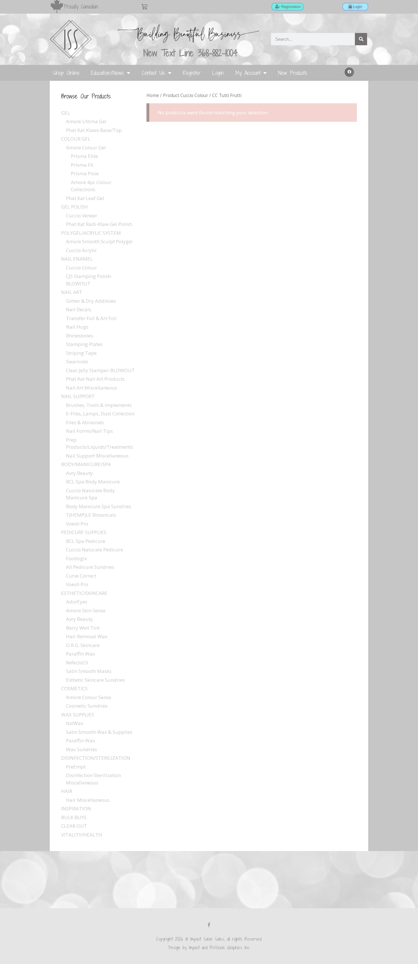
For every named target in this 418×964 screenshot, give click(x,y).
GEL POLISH (74, 206)
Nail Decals (78, 309)
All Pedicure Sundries (90, 567)
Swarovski (77, 361)
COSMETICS (74, 688)
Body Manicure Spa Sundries (98, 506)
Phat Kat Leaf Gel (85, 198)
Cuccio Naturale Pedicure (94, 549)
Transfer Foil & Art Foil (91, 318)
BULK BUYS (73, 817)
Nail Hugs (77, 327)
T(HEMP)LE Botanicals (91, 515)
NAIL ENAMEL (77, 259)
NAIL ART (71, 292)
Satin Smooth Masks (88, 671)
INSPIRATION (76, 808)
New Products (292, 73)
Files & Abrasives (85, 422)
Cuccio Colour (81, 267)
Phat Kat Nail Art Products (95, 379)
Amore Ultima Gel (86, 121)
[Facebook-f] (209, 924)
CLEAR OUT (74, 826)
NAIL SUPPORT (78, 396)
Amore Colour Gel (86, 147)
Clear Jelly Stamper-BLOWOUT (100, 370)
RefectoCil (77, 662)
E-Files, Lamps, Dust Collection (100, 413)
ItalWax (74, 723)
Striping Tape (81, 353)
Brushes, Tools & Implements (99, 405)
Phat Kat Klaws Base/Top (94, 130)
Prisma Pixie (85, 173)
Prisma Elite (84, 156)
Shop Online (66, 73)
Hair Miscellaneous (87, 800)
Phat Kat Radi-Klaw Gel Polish (99, 224)
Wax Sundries (81, 749)
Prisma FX (82, 165)
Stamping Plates (84, 344)
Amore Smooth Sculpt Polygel (99, 241)
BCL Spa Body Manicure (93, 481)
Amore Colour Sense (88, 697)
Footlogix (76, 558)
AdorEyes (76, 601)
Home (152, 95)
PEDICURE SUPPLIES (83, 532)
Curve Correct (81, 575)
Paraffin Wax (80, 653)
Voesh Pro (77, 523)
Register (192, 73)
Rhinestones (79, 335)
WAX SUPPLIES (77, 714)
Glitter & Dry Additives (91, 301)
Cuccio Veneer (81, 215)
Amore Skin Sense (85, 610)
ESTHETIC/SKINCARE (84, 593)
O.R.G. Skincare (83, 645)
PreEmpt (76, 766)
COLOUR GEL (75, 138)
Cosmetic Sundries (86, 706)
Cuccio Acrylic (81, 250)
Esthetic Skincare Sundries (95, 680)
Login (218, 73)
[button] (349, 72)
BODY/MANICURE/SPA (86, 464)
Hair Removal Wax (86, 636)
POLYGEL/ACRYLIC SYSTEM (91, 233)
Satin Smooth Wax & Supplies (99, 732)
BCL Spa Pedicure (85, 541)
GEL (65, 113)
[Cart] (144, 6)
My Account (247, 73)
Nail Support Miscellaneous (97, 455)
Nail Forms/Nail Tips (89, 431)
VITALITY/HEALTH (81, 834)
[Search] (361, 39)
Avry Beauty (79, 473)
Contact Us (153, 73)
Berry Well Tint (83, 628)
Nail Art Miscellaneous (91, 387)
